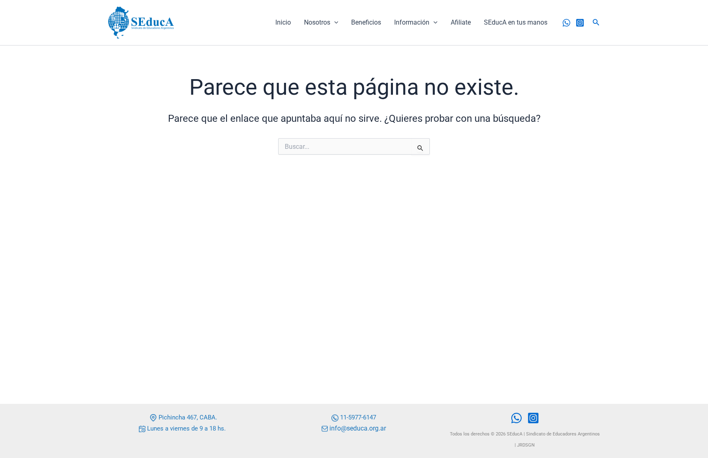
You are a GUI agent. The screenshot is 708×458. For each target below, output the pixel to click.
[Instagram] (580, 22)
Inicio (283, 22)
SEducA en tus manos (515, 22)
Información (411, 22)
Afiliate (461, 22)
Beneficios (366, 22)
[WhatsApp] (566, 22)
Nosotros (317, 22)
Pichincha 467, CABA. (187, 417)
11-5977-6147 (358, 417)
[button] (334, 22)
